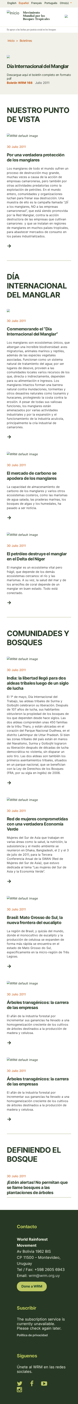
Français (36, 3)
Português (50, 3)
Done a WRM (31, 1286)
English (11, 3)
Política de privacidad (32, 1335)
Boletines (26, 40)
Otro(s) (64, 3)
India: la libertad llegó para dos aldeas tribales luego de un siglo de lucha (38, 683)
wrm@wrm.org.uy (44, 1275)
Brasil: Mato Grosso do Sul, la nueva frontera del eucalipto (35, 920)
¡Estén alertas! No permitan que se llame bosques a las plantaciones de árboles (37, 1187)
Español (24, 3)
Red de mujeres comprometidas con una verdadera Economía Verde (37, 824)
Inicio (11, 40)
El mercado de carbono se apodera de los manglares (32, 476)
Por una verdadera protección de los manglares (35, 157)
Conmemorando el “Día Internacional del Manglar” (32, 331)
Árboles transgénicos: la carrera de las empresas (38, 1005)
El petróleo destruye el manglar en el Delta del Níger (37, 556)
